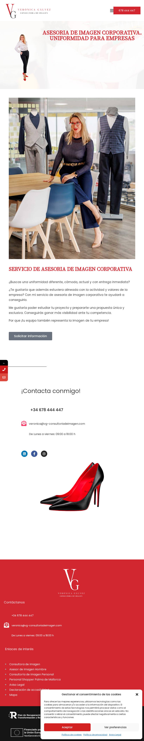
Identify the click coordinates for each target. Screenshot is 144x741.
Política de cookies (72, 734)
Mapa (13, 695)
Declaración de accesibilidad (29, 690)
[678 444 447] (4, 369)
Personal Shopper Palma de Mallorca (35, 679)
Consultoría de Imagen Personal (31, 674)
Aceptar (67, 727)
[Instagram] (44, 454)
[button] (137, 694)
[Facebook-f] (34, 454)
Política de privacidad (95, 734)
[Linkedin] (24, 454)
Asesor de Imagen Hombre (27, 669)
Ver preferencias (115, 727)
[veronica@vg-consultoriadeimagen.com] (4, 377)
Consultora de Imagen (24, 664)
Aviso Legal (115, 734)
